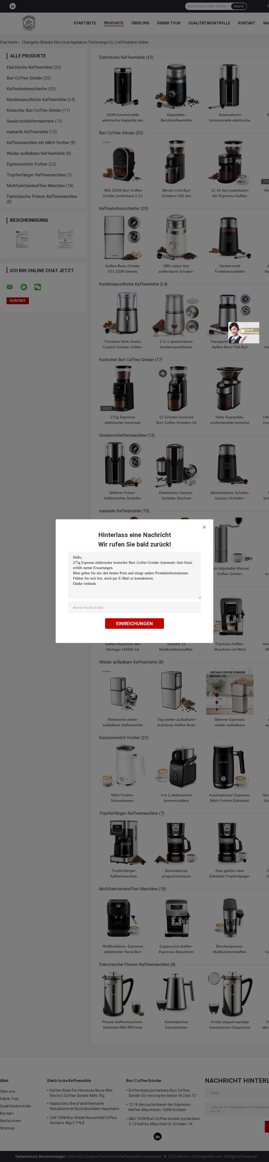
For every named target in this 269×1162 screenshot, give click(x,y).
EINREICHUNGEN (134, 623)
